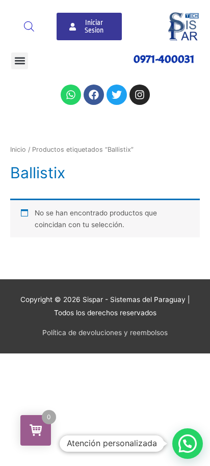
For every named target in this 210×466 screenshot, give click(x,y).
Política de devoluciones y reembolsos (105, 332)
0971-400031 (164, 59)
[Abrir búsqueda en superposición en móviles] (29, 26)
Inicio (18, 149)
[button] (19, 60)
